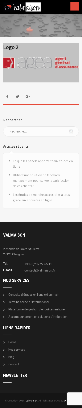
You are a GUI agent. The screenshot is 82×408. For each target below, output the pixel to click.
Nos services (16, 349)
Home (12, 342)
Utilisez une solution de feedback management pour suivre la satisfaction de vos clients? (41, 180)
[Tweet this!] (17, 96)
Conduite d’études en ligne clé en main (33, 294)
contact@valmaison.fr (39, 270)
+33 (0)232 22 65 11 (38, 264)
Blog (11, 357)
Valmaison (31, 400)
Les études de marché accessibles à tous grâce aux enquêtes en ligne (41, 197)
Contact (13, 364)
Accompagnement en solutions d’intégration (37, 316)
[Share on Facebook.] (7, 96)
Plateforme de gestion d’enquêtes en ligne (36, 309)
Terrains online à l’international (28, 302)
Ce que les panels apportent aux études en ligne (43, 164)
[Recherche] (71, 132)
